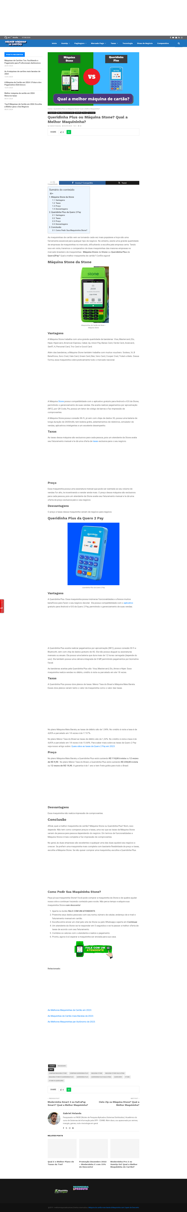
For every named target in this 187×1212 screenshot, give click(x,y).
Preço (58, 206)
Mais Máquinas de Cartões (66, 112)
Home (50, 109)
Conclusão (56, 227)
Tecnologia (128, 43)
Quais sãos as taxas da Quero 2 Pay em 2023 (93, 746)
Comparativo (163, 43)
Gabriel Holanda (55, 126)
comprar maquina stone (58, 1073)
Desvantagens (62, 209)
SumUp (64, 43)
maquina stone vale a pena (114, 1073)
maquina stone (96, 1073)
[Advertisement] (93, 18)
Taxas (113, 43)
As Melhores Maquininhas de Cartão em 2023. (70, 1010)
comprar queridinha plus (79, 1073)
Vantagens (60, 200)
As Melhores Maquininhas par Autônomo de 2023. (72, 1021)
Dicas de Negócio (145, 43)
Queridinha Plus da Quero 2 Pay (66, 212)
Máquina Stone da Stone (62, 197)
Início (54, 43)
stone (127, 1077)
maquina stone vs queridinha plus (61, 1077)
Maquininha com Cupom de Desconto (125, 1207)
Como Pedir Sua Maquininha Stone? (71, 230)
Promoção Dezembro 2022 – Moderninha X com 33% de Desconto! (92, 1164)
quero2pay (118, 1077)
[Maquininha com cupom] (61, 1192)
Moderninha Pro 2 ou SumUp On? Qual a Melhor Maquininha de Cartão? (123, 1164)
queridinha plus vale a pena (101, 1077)
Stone (61, 401)
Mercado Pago (97, 43)
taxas (95, 441)
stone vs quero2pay (56, 1080)
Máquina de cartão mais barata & (100, 1207)
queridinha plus (82, 1077)
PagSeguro (79, 43)
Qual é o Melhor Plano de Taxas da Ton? (61, 1163)
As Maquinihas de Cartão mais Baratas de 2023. (71, 1016)
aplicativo (128, 603)
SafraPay (78, 112)
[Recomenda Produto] (81, 1192)
